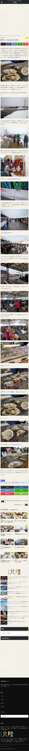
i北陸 (7, 748)
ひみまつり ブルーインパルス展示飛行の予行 (18, 607)
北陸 (2, 696)
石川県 (2, 699)
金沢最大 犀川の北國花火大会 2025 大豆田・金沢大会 (17, 612)
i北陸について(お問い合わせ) (5, 746)
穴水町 (3, 480)
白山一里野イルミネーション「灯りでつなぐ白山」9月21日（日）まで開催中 (18, 618)
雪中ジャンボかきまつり (22, 482)
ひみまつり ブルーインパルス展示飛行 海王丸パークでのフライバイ (18, 602)
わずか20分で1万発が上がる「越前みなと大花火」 (18, 577)
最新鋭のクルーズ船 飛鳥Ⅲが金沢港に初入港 (18, 597)
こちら (7, 686)
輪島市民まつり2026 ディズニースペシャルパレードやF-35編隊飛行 (18, 592)
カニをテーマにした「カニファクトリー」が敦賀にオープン (18, 582)
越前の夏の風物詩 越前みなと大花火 (16, 622)
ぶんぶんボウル (9, 482)
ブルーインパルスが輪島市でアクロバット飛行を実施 (18, 587)
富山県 (2, 703)
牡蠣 (15, 482)
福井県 (2, 706)
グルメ (3, 482)
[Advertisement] (14, 19)
